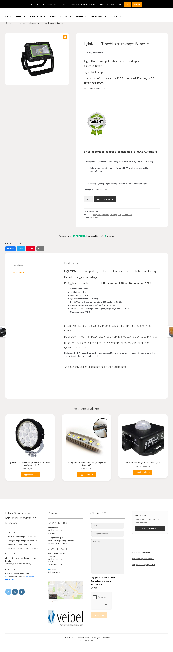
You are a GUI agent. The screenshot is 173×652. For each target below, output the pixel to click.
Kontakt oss (99, 615)
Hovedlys (113, 214)
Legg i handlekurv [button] (30, 475)
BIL (6, 16)
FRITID (19, 16)
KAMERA (79, 16)
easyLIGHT (22, 23)
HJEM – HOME (36, 16)
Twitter (20, 248)
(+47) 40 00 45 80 (56, 572)
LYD (66, 16)
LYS (15, 23)
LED (119, 214)
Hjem (10, 23)
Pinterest (31, 248)
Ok (127, 4)
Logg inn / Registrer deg (150, 528)
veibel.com (54, 569)
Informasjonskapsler (141, 552)
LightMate (95, 217)
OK (95, 588)
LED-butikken (97, 16)
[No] (170, 4)
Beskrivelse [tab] (18, 265)
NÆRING (53, 16)
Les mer (137, 4)
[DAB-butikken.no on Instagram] (15, 592)
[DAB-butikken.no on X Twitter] (8, 592)
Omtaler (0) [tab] (18, 272)
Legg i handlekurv (105, 199)
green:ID (105, 214)
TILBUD (114, 16)
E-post (40, 248)
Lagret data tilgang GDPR (143, 564)
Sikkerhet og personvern (143, 558)
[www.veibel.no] (22, 592)
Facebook (10, 248)
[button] (65, 37)
